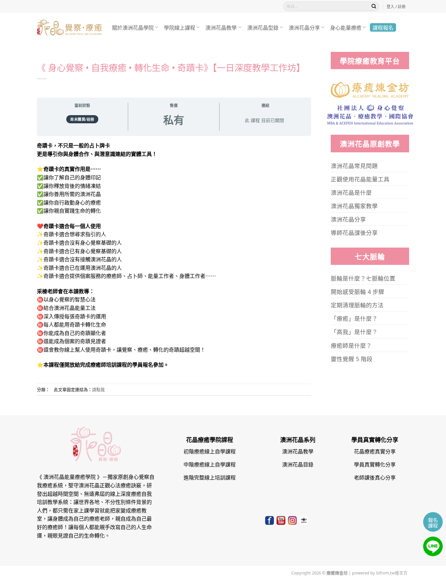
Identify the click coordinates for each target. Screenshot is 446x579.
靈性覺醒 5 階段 (352, 358)
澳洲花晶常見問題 (354, 165)
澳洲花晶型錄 (263, 27)
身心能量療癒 (345, 27)
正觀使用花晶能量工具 (360, 179)
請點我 (98, 389)
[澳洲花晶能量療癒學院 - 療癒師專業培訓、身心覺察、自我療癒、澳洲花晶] (69, 27)
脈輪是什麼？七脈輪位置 (363, 278)
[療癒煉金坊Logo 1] (370, 89)
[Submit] (374, 6)
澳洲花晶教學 (221, 27)
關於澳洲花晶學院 (133, 27)
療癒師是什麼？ (351, 345)
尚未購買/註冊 (82, 119)
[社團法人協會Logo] (370, 113)
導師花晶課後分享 (354, 232)
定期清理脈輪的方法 (357, 305)
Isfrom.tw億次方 (391, 572)
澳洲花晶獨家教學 (354, 205)
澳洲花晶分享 (304, 27)
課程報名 (383, 27)
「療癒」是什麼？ (354, 318)
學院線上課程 (179, 27)
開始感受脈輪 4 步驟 (357, 291)
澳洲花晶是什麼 (351, 192)
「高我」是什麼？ (354, 331)
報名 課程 (433, 522)
